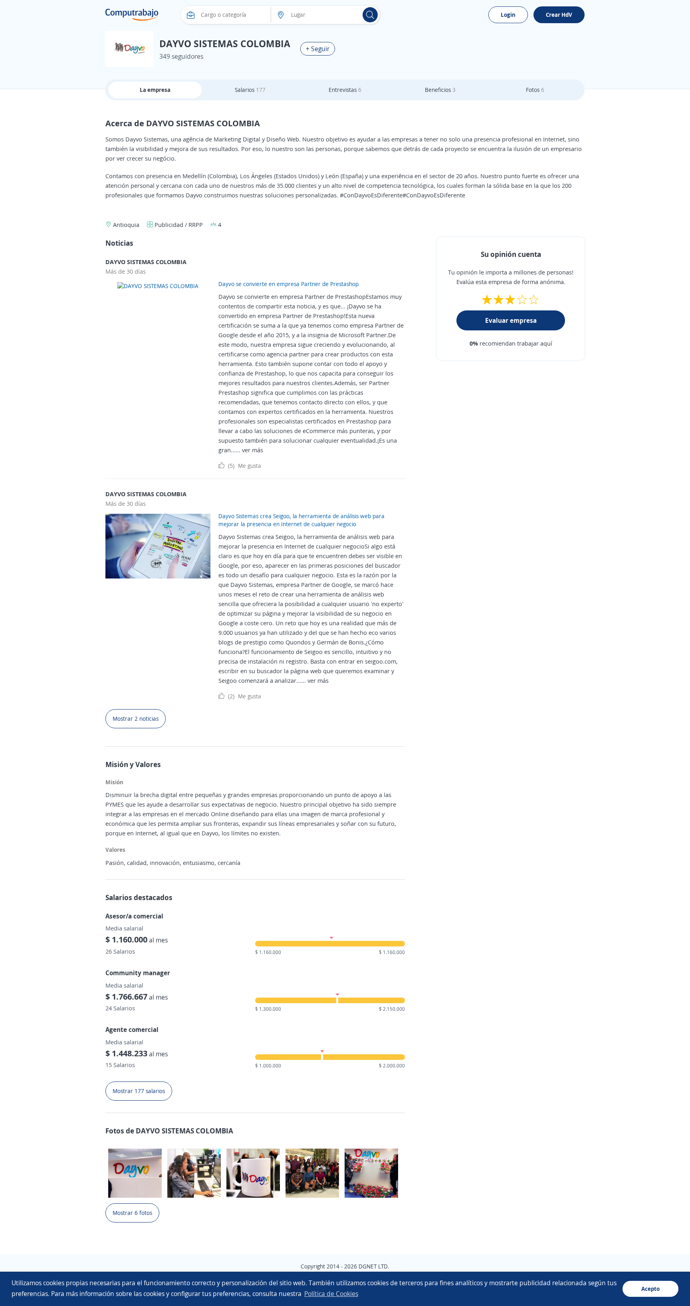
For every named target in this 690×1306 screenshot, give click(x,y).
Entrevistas (345, 89)
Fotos (535, 89)
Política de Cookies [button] (331, 1293)
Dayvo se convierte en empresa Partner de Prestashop (288, 284)
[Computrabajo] (132, 15)
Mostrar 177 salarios (139, 1091)
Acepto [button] (650, 1288)
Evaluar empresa (511, 320)
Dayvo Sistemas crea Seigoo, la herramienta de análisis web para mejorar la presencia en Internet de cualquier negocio (301, 520)
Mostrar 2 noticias (136, 718)
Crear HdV (559, 14)
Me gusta (244, 465)
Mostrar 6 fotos (132, 1213)
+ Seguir (317, 48)
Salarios (250, 89)
